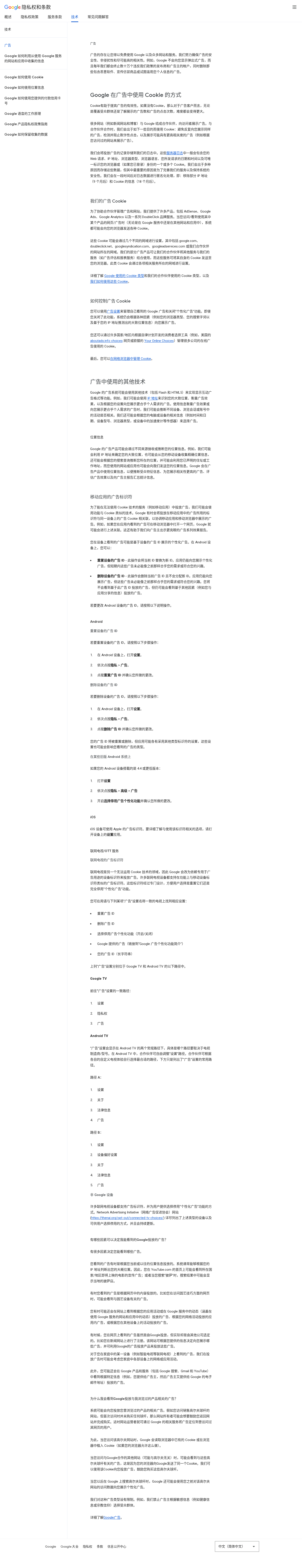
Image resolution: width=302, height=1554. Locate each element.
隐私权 (87, 1546)
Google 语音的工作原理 (22, 114)
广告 (7, 45)
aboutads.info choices (106, 341)
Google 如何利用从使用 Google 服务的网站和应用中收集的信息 (33, 58)
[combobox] (237, 1546)
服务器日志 (174, 153)
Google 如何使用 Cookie (23, 77)
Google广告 (111, 1518)
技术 (74, 17)
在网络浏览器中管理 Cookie (130, 359)
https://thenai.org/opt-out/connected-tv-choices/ (127, 1218)
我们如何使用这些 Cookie (109, 282)
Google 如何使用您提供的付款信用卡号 (32, 100)
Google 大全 (69, 1546)
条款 (100, 1546)
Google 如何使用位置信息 (24, 88)
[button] (294, 7)
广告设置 (113, 311)
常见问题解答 (98, 17)
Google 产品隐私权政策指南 (26, 124)
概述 (7, 17)
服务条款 (55, 17)
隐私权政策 (29, 17)
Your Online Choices (159, 341)
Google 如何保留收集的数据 (26, 134)
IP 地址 (152, 398)
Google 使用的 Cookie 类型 (124, 276)
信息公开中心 (116, 1546)
